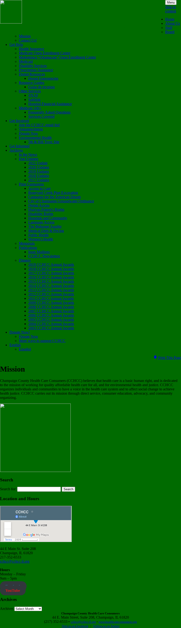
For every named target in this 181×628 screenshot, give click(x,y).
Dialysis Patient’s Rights (46, 210)
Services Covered (41, 116)
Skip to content (170, 9)
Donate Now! (19, 332)
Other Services (30, 91)
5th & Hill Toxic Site (43, 142)
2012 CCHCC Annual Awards (51, 294)
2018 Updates (38, 176)
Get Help (16, 45)
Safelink (34, 100)
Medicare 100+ (30, 108)
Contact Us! (28, 40)
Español (25, 349)
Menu (171, 2)
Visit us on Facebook (75, 626)
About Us (172, 23)
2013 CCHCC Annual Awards (51, 290)
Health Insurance (31, 49)
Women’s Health (40, 239)
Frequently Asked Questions (49, 112)
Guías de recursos (41, 87)
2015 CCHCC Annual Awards (51, 281)
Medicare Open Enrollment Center (44, 53)
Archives (16, 150)
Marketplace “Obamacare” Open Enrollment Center (57, 57)
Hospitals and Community (47, 218)
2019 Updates (38, 171)
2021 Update (38, 163)
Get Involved (19, 121)
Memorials (27, 243)
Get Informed (19, 146)
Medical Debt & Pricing (46, 231)
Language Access (41, 222)
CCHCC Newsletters (44, 256)
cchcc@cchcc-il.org (14, 561)
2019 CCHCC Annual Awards (51, 265)
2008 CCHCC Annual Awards (51, 307)
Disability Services (33, 66)
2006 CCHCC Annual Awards (51, 315)
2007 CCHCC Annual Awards (51, 311)
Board (169, 32)
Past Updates (28, 159)
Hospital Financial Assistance (50, 104)
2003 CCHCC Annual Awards (51, 328)
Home (169, 19)
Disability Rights (40, 214)
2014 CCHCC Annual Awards (51, 286)
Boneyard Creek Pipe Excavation (53, 193)
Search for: (8, 489)
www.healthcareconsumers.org (118, 622)
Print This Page (169, 358)
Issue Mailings (39, 252)
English (15, 345)
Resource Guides (31, 83)
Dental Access (38, 205)
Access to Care (39, 188)
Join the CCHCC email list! (39, 125)
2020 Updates (38, 167)
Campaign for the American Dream (54, 197)
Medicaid (26, 61)
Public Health (38, 235)
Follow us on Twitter (106, 626)
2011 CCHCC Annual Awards (51, 298)
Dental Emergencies (43, 78)
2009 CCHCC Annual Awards (51, 303)
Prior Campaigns (31, 184)
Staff (168, 28)
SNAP (33, 95)
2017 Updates (38, 180)
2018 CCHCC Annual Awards (51, 269)
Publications (28, 248)
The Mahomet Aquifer (45, 226)
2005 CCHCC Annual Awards (51, 320)
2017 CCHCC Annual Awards (51, 273)
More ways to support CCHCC (42, 341)
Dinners (25, 260)
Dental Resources (32, 74)
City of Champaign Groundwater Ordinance (61, 201)
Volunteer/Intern (31, 129)
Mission (25, 36)
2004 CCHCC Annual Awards (51, 324)
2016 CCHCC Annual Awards (51, 277)
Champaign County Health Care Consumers (93, 13)
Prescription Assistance (36, 70)
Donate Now (28, 133)
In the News (28, 155)
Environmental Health (35, 138)
